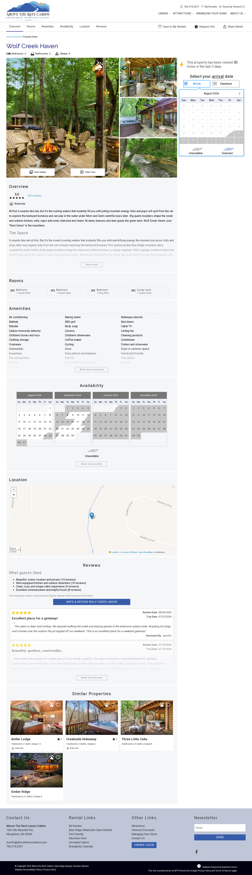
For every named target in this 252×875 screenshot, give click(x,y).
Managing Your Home (211, 13)
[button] (92, 515)
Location (85, 26)
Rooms (31, 26)
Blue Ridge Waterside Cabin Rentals (90, 830)
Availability (66, 26)
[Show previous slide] (11, 717)
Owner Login (144, 845)
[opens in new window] (196, 852)
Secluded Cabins (79, 842)
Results (13, 36)
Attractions (182, 13)
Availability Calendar (81, 846)
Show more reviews (92, 677)
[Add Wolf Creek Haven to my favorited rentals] (111, 65)
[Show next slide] (61, 717)
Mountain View (78, 838)
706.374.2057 (14, 846)
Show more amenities (92, 369)
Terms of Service (223, 871)
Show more (92, 264)
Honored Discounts (143, 830)
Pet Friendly (76, 834)
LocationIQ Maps (129, 552)
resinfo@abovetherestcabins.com (26, 842)
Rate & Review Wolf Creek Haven (92, 601)
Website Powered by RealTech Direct (219, 867)
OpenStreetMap (145, 552)
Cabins (163, 13)
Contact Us (138, 838)
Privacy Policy (49, 869)
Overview (14, 26)
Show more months (91, 464)
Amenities (48, 26)
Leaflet (114, 552)
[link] (36, 725)
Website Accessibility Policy (28, 869)
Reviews (101, 26)
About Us (236, 13)
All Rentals (75, 826)
